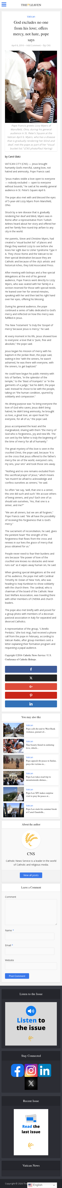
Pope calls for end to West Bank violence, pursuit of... (40, 730)
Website (9, 960)
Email (9, 945)
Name (9, 930)
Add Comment (33, 45)
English (37, 1185)
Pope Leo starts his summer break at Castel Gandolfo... (41, 810)
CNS (48, 45)
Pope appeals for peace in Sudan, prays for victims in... (41, 762)
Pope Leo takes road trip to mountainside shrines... (38, 778)
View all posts (31, 875)
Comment (10, 896)
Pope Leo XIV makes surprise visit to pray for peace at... (39, 794)
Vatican (31, 16)
